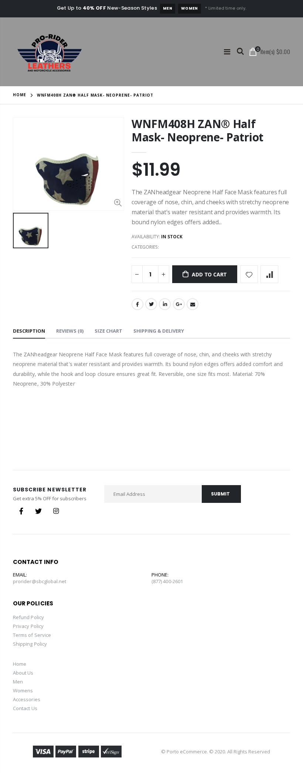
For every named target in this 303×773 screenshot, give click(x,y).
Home (19, 94)
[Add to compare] (269, 274)
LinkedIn (165, 304)
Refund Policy (28, 617)
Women (189, 8)
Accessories (26, 699)
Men (167, 8)
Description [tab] (29, 330)
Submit (220, 494)
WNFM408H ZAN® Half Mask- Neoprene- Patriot (197, 130)
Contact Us (25, 708)
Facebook (137, 304)
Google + (179, 304)
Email (192, 304)
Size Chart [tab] (108, 330)
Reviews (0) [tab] (70, 330)
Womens (23, 690)
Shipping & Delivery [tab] (158, 330)
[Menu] (227, 52)
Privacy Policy (28, 626)
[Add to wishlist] (249, 274)
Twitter (151, 304)
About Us (23, 672)
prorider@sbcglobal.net (39, 581)
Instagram (55, 511)
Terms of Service (32, 635)
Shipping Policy (30, 644)
